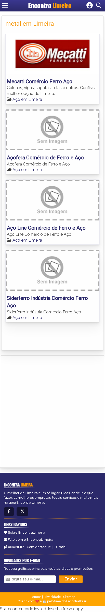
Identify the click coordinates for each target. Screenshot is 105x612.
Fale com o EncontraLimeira (30, 539)
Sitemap (69, 597)
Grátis (60, 547)
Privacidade (52, 597)
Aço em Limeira (27, 99)
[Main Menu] (5, 6)
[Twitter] (22, 511)
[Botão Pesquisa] (99, 5)
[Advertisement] (52, 410)
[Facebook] (9, 511)
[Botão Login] (89, 5)
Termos (35, 597)
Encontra (49, 5)
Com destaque (39, 547)
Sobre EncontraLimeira (26, 532)
